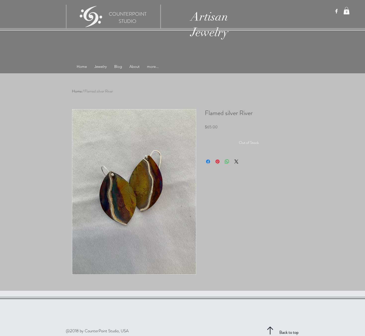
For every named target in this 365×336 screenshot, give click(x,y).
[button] (346, 10)
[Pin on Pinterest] (217, 162)
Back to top (288, 332)
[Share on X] (236, 162)
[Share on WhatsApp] (227, 162)
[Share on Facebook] (208, 162)
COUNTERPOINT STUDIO (127, 17)
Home (77, 91)
